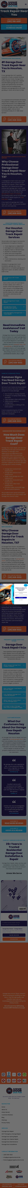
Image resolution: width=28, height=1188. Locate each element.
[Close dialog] (26, 585)
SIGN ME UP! (21, 597)
